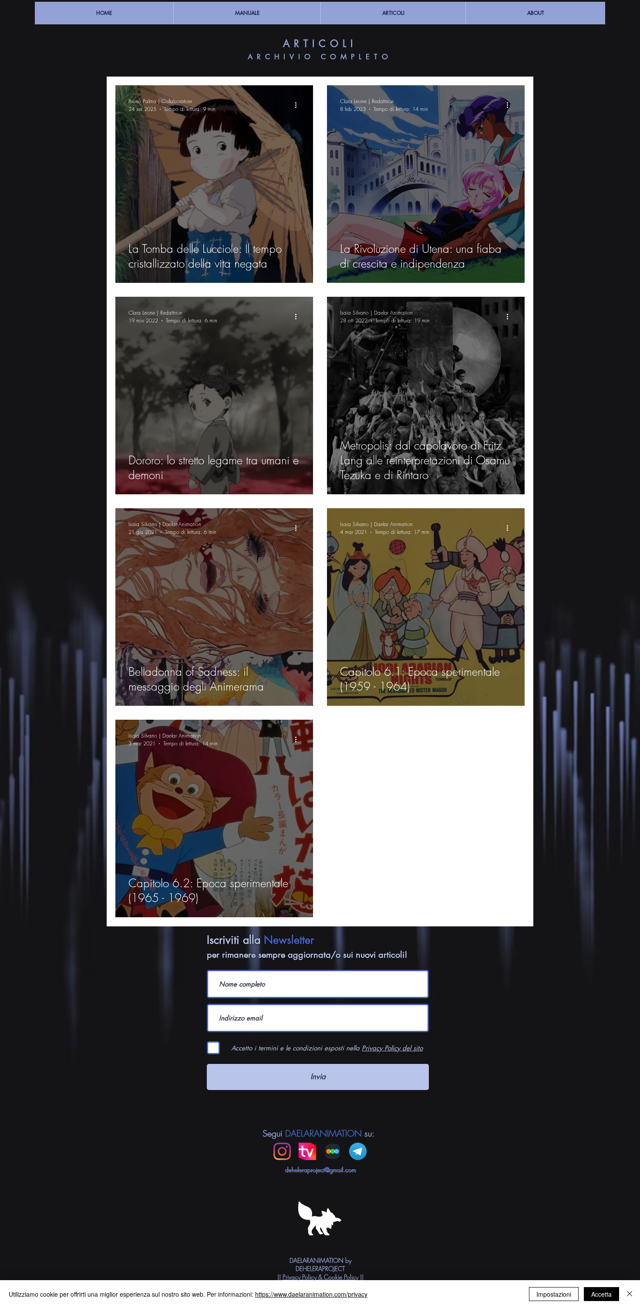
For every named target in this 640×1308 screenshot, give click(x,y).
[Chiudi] (629, 1294)
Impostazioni (553, 1294)
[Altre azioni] (298, 105)
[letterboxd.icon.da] (332, 1151)
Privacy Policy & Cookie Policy (320, 1277)
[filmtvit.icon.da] (307, 1151)
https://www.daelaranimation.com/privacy (311, 1294)
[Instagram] (282, 1151)
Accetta (601, 1294)
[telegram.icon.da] (358, 1151)
